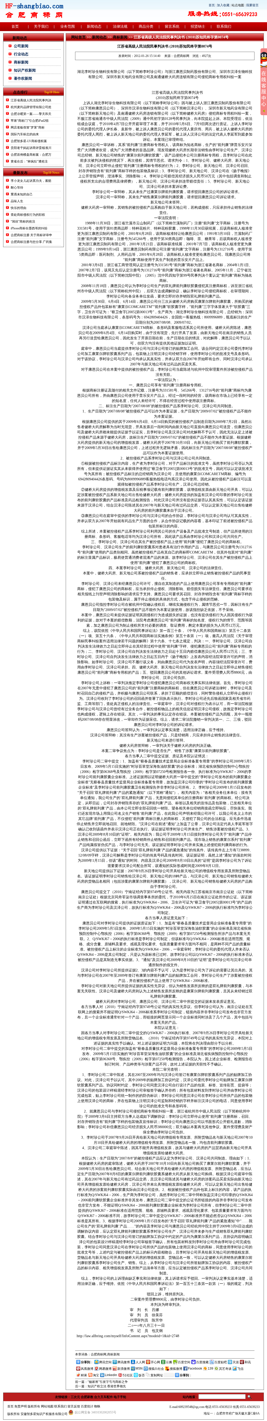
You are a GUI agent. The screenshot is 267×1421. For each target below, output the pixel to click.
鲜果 (84, 1375)
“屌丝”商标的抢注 (23, 221)
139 (210, 1368)
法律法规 (120, 26)
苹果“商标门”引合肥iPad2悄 (29, 121)
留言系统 (172, 26)
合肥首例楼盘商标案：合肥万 (31, 154)
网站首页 (78, 37)
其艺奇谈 (225, 1369)
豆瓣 (169, 1362)
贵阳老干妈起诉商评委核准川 (31, 148)
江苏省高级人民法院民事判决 (31, 100)
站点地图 (238, 5)
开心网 (155, 1362)
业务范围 (67, 26)
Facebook (195, 1368)
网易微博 (105, 1369)
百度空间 (184, 1362)
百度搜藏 (202, 1362)
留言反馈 (74, 1406)
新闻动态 (94, 26)
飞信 (240, 1369)
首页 (212, 5)
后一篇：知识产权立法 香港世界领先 (100, 1386)
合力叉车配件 (103, 1397)
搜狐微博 (176, 1369)
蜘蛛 (97, 1406)
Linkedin (111, 1375)
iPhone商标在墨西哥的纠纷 (29, 228)
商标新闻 (21, 62)
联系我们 (224, 26)
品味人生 (17, 201)
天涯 (236, 1362)
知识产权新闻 (25, 70)
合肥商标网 (181, 56)
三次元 (75, 1397)
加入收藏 (223, 5)
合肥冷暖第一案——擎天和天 (31, 114)
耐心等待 (17, 187)
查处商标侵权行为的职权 (28, 215)
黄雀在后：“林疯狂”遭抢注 (29, 161)
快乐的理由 (18, 208)
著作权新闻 (23, 78)
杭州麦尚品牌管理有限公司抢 (31, 107)
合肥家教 (87, 1397)
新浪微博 (123, 1369)
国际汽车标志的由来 (25, 134)
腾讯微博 (123, 1362)
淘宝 (96, 1375)
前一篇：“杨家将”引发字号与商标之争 (101, 1382)
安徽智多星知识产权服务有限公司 (44, 1414)
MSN (139, 1368)
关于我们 (41, 26)
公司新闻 (21, 46)
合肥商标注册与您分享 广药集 (31, 242)
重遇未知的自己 (22, 194)
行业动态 (21, 54)
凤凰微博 (87, 1369)
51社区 (128, 1375)
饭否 (141, 1375)
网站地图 (47, 1406)
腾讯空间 (105, 1362)
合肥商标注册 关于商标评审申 (31, 235)
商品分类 (146, 26)
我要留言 (252, 5)
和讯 (248, 1362)
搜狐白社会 (156, 1369)
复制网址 (156, 1375)
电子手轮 (120, 1397)
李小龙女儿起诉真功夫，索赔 (31, 181)
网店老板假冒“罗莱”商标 (28, 127)
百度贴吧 (220, 1362)
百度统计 (87, 1406)
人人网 (140, 1362)
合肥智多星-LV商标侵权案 (29, 141)
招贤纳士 (198, 26)
